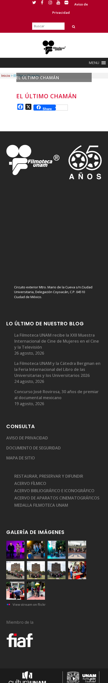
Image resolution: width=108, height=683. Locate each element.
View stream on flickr (29, 604)
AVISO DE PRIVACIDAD (27, 438)
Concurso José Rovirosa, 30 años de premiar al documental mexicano (56, 394)
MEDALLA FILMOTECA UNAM (41, 505)
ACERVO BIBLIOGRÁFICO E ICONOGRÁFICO (54, 490)
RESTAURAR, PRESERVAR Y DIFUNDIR (48, 476)
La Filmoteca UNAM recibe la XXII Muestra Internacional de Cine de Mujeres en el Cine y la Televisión (56, 341)
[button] (94, 63)
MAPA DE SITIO (20, 458)
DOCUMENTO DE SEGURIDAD (33, 448)
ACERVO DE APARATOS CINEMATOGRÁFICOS (56, 498)
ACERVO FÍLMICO (30, 483)
